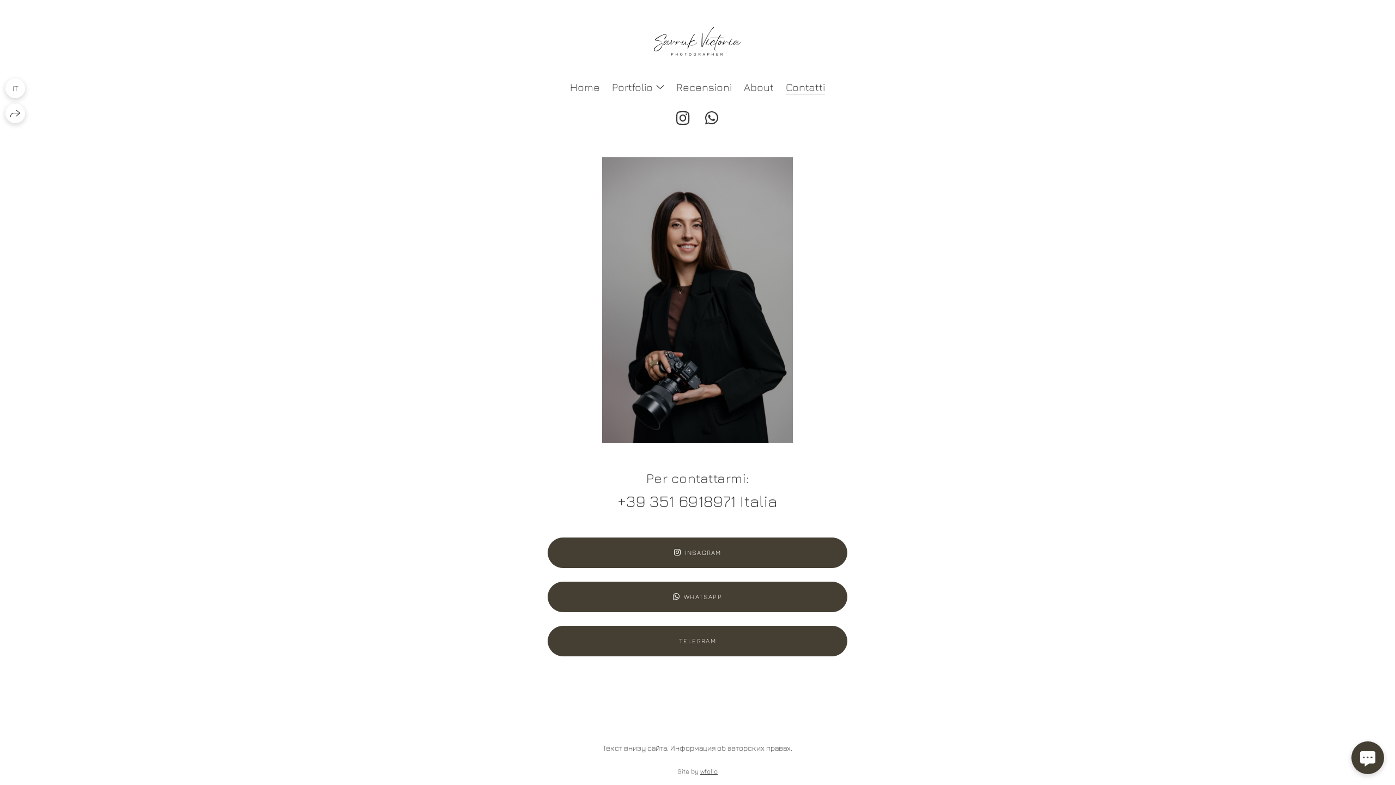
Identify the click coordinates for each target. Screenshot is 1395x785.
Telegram (697, 641)
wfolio (709, 771)
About (759, 87)
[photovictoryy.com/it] (697, 41)
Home (585, 87)
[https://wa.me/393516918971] (712, 118)
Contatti (805, 87)
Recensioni (704, 87)
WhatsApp (703, 597)
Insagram (703, 552)
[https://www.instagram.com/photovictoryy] (683, 118)
